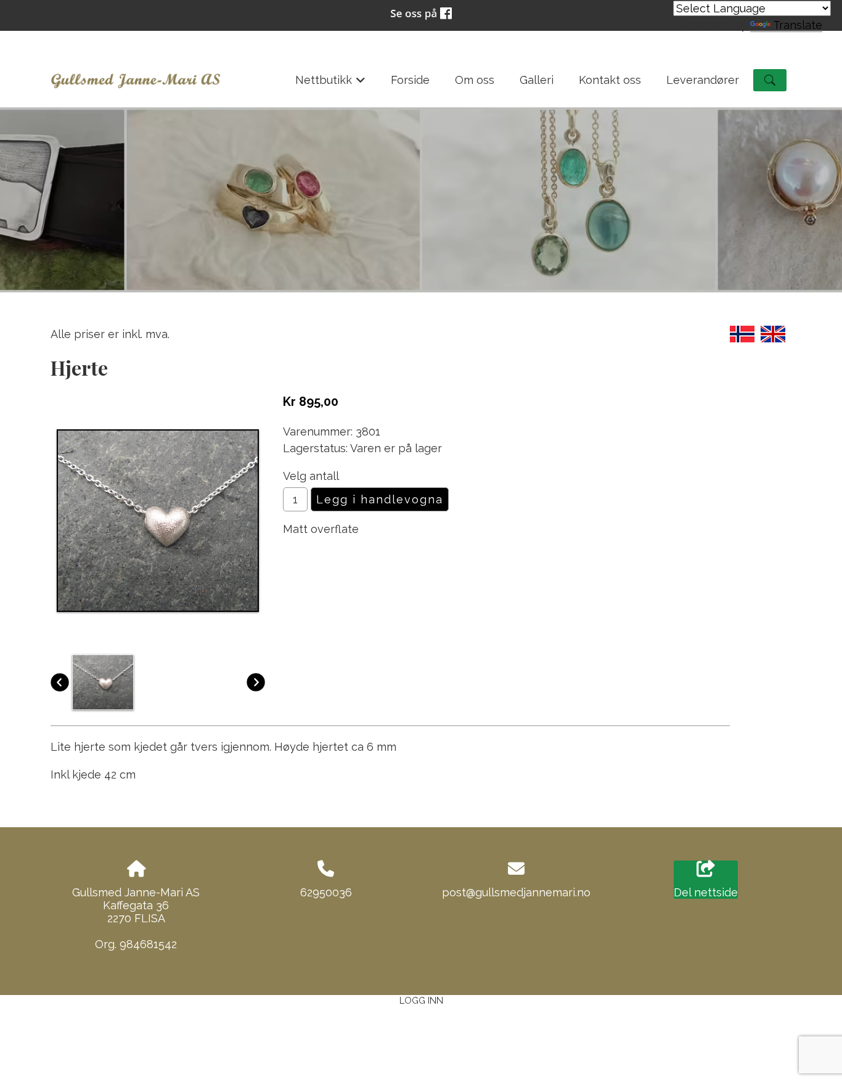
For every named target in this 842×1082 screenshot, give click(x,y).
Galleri (537, 79)
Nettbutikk (330, 83)
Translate (797, 25)
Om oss (474, 79)
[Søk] (770, 80)
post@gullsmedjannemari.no (516, 892)
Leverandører (702, 79)
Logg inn (421, 1000)
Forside (410, 79)
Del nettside (706, 892)
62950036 (326, 892)
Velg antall (311, 475)
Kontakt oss (610, 79)
